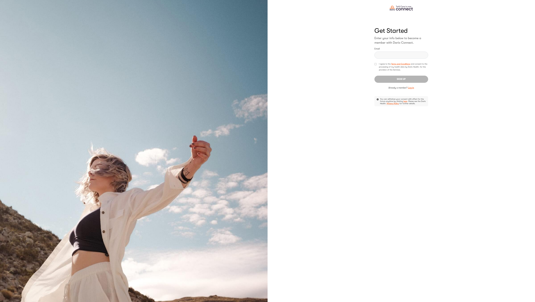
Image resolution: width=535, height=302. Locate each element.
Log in (411, 88)
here (405, 101)
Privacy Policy (393, 103)
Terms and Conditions (400, 64)
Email (377, 49)
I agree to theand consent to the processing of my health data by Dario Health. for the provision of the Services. (403, 67)
